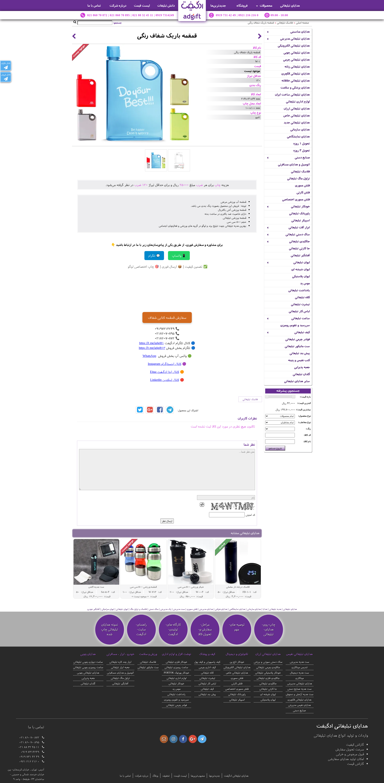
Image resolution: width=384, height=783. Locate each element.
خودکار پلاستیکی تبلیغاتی (268, 673)
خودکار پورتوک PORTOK (176, 673)
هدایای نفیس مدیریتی (299, 705)
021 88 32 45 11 (142, 15)
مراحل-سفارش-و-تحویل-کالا (205, 629)
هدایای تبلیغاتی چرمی (296, 59)
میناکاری (299, 678)
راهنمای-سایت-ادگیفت (141, 629)
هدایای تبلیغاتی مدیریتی (295, 38)
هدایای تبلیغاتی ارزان (297, 108)
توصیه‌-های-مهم (237, 627)
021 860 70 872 (97, 15)
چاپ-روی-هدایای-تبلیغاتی (268, 629)
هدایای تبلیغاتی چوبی (297, 52)
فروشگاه (242, 5)
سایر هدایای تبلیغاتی (297, 381)
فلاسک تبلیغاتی (285, 23)
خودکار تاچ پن (237, 662)
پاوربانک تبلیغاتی (299, 213)
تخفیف (166, 776)
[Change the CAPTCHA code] (202, 504)
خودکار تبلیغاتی (300, 206)
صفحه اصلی (302, 23)
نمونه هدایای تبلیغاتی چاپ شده (109, 629)
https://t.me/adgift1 (151, 343)
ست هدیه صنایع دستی (299, 689)
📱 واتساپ (179, 255)
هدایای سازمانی (300, 129)
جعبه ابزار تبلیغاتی (120, 667)
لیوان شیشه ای (300, 269)
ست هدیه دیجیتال (299, 673)
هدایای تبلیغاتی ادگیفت (236, 776)
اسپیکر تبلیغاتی (300, 220)
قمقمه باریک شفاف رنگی (261, 23)
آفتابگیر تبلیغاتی (300, 255)
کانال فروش (5, 74)
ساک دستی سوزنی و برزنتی (268, 662)
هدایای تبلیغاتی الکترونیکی (294, 45)
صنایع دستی (302, 157)
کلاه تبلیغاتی (302, 297)
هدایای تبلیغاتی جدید (297, 122)
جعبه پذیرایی (302, 367)
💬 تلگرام (154, 255)
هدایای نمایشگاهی (298, 136)
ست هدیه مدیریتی (299, 662)
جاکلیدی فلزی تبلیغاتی (268, 678)
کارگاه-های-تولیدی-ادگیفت (173, 629)
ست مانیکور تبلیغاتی (297, 346)
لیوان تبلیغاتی (301, 262)
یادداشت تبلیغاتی (299, 290)
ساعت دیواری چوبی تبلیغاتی (88, 662)
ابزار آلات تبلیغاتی (299, 227)
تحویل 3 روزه (301, 150)
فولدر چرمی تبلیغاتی (297, 339)
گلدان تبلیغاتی (301, 374)
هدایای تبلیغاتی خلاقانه (296, 80)
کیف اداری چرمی (207, 667)
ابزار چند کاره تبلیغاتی (120, 662)
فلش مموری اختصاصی (296, 199)
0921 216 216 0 (248, 15)
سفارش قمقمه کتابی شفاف (167, 317)
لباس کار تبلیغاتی (299, 311)
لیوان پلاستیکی (301, 276)
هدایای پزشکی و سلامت (295, 87)
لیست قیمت (142, 5)
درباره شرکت (118, 5)
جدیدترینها (214, 776)
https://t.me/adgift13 (152, 347)
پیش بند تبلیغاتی (300, 353)
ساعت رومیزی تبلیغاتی (176, 667)
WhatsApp (149, 355)
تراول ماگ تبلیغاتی (298, 178)
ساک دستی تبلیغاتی (298, 234)
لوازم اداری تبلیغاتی (298, 101)
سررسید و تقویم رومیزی (295, 325)
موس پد (305, 283)
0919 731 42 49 (226, 15)
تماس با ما (94, 5)
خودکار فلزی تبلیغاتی (176, 662)
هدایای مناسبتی (300, 31)
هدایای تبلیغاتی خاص (296, 115)
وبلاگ (155, 776)
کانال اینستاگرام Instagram (164, 363)
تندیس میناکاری (300, 667)
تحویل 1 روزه (301, 143)
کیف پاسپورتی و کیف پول (207, 662)
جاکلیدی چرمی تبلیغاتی (268, 667)
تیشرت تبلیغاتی (300, 304)
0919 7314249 (165, 15)
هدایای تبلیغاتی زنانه (297, 66)
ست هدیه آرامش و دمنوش (299, 694)
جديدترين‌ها (218, 5)
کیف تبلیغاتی (302, 332)
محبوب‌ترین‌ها (198, 776)
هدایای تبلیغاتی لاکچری (295, 73)
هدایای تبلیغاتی (290, 5)
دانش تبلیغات (166, 5)
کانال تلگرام (5, 63)
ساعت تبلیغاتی (300, 318)
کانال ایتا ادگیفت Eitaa (164, 371)
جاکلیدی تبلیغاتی (299, 241)
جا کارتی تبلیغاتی (299, 248)
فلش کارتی (303, 192)
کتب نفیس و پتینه (299, 360)
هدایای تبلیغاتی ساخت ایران (292, 94)
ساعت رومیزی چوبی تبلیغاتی (88, 667)
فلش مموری (302, 185)
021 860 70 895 (120, 15)
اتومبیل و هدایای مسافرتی (294, 164)
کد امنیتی (250, 515)
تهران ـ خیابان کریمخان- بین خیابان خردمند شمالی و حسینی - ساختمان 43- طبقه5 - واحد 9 (26, 774)
